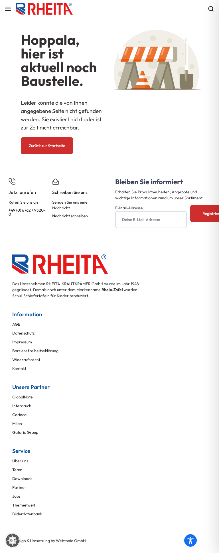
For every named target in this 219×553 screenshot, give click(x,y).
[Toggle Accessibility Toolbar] (190, 540)
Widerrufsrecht (26, 359)
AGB (16, 324)
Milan (17, 423)
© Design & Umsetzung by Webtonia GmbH (47, 540)
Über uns (20, 461)
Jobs (16, 496)
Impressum (22, 342)
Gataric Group (25, 432)
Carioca (19, 414)
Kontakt (19, 368)
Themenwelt (23, 505)
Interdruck (21, 406)
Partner (19, 487)
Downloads (22, 478)
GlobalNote (22, 397)
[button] (12, 540)
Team (17, 469)
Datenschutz (23, 333)
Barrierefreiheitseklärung (35, 351)
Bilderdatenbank (27, 514)
